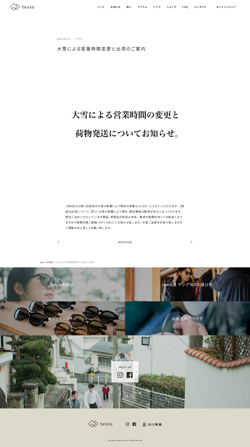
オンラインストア (226, 6)
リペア (157, 6)
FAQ (185, 6)
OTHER (79, 38)
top (42, 262)
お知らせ (116, 6)
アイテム (142, 6)
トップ (101, 6)
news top (125, 242)
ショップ (171, 6)
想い (129, 6)
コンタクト (200, 6)
